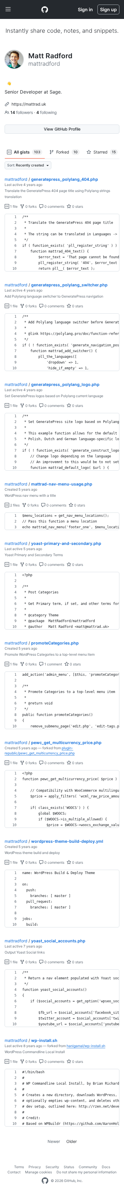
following (46, 112)
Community (88, 1167)
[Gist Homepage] (44, 9)
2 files (14, 505)
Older (71, 1141)
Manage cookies (38, 1172)
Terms (19, 1167)
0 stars (77, 206)
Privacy (35, 1167)
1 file (13, 206)
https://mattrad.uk (29, 104)
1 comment (53, 664)
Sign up (108, 9)
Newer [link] (54, 1141)
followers (22, 112)
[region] (62, 242)
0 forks (31, 206)
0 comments (54, 206)
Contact (13, 1172)
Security (52, 1167)
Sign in (85, 9)
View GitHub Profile (62, 129)
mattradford (16, 179)
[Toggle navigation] (8, 9)
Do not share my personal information (87, 1172)
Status (69, 1167)
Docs (106, 1167)
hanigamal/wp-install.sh (86, 1046)
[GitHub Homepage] (45, 1181)
